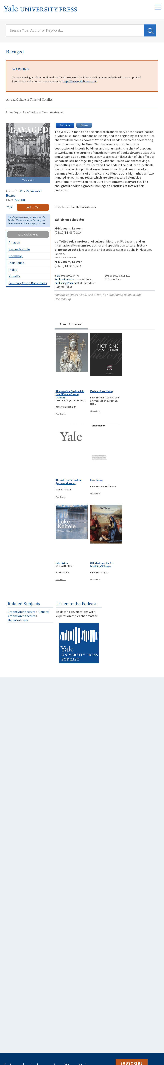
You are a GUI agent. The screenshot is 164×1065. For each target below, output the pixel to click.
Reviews (84, 125)
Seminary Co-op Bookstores (28, 283)
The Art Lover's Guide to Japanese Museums (68, 481)
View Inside (28, 179)
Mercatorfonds (18, 620)
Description (65, 125)
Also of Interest (71, 324)
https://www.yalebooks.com (80, 81)
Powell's (14, 276)
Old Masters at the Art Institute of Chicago (101, 564)
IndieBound (16, 263)
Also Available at (28, 234)
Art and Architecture (21, 612)
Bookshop (16, 256)
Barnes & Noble (19, 249)
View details (61, 414)
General (43, 612)
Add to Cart (33, 207)
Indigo (13, 270)
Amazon (14, 242)
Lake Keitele (62, 563)
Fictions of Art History (101, 391)
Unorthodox (96, 480)
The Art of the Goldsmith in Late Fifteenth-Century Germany (70, 394)
